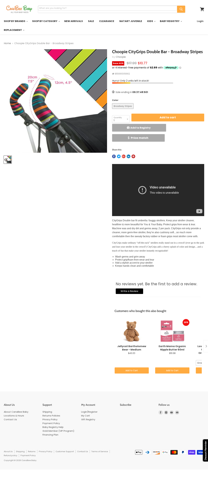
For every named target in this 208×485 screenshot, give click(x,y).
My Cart (85, 415)
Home (7, 43)
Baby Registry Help (52, 427)
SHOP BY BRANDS (15, 21)
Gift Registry (88, 419)
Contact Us (10, 419)
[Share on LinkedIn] (128, 156)
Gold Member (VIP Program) (58, 430)
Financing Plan (50, 434)
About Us (8, 451)
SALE (91, 21)
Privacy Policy (49, 419)
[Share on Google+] (123, 156)
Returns (31, 451)
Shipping (47, 411)
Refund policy (10, 455)
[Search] (181, 9)
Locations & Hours (14, 415)
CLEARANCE (106, 21)
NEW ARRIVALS (73, 21)
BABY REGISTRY (170, 21)
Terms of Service (99, 451)
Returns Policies (51, 415)
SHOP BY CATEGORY (45, 21)
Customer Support (65, 451)
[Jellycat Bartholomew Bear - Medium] (132, 331)
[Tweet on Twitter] (119, 156)
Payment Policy (51, 423)
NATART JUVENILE (130, 21)
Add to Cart (131, 370)
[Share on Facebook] (114, 156)
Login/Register (89, 411)
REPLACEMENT (13, 30)
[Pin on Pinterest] (133, 156)
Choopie (121, 57)
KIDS (150, 21)
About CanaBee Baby (16, 411)
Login (200, 21)
